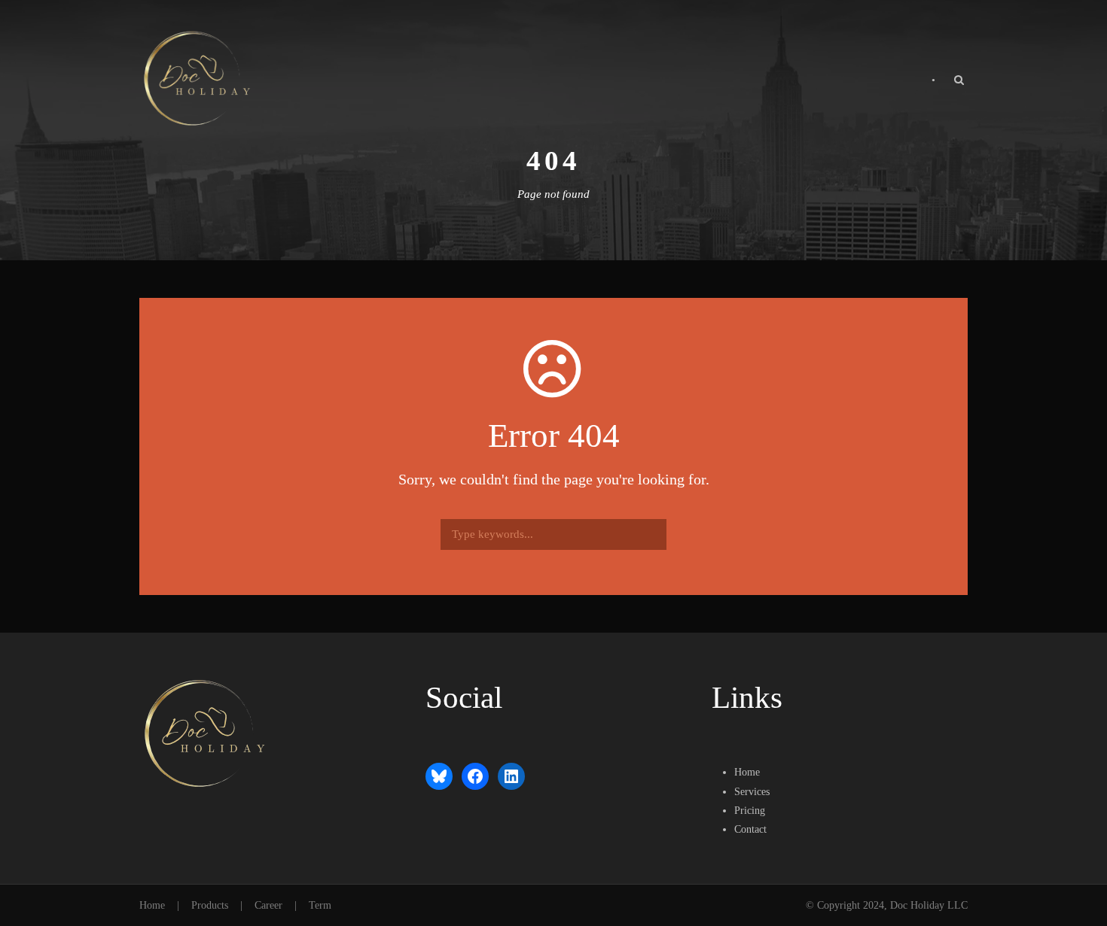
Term (320, 905)
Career (268, 905)
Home (152, 905)
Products (209, 905)
